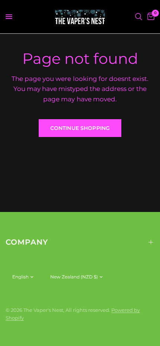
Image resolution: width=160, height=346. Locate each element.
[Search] (138, 16)
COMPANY (27, 242)
